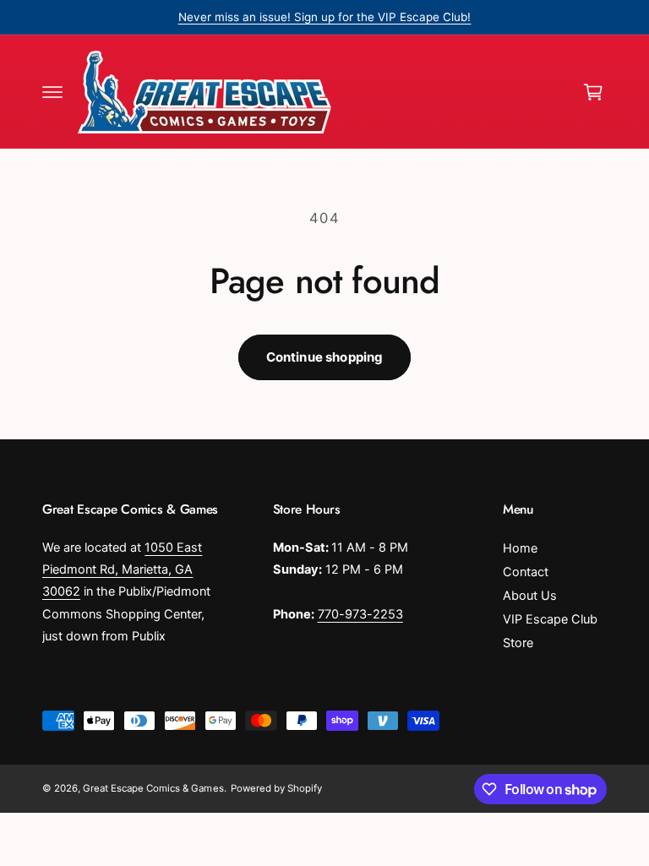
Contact (525, 572)
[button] (52, 92)
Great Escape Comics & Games (153, 788)
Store (518, 643)
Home (520, 548)
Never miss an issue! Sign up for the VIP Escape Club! (325, 17)
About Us (530, 595)
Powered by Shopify (276, 788)
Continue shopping (325, 357)
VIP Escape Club (550, 619)
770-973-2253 (360, 614)
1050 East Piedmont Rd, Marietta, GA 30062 (122, 569)
